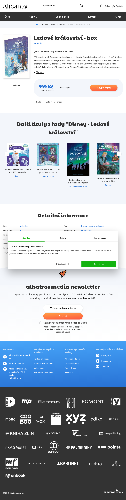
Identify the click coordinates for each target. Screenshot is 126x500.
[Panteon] (54, 447)
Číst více (40, 72)
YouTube (105, 366)
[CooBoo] (26, 419)
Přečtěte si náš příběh (43, 372)
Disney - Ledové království (92, 226)
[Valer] (71, 401)
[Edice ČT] (37, 447)
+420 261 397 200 (17, 363)
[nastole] (79, 433)
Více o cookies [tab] (100, 238)
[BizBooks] (49, 401)
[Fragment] (16, 447)
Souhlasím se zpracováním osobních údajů (65, 322)
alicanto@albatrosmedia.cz (19, 357)
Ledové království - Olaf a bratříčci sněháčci (18, 171)
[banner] (17, 6)
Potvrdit (63, 316)
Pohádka (62, 24)
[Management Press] (26, 401)
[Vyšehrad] (53, 433)
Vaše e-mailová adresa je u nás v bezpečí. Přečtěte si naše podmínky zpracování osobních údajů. (63, 329)
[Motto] (10, 419)
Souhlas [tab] (26, 238)
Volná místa (39, 368)
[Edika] (97, 419)
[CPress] (114, 419)
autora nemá (48, 176)
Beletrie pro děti (48, 24)
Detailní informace (54, 102)
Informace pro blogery (43, 363)
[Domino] (10, 401)
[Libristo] (95, 463)
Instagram (106, 355)
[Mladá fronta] (11, 463)
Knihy (32, 16)
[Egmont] (93, 401)
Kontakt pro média (41, 359)
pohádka (24, 226)
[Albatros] (115, 401)
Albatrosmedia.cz (72, 359)
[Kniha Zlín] (19, 433)
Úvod (7, 16)
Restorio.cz (70, 372)
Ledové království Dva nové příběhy (108, 180)
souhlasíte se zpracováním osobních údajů (73, 298)
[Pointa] (109, 447)
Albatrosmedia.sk (72, 363)
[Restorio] (116, 463)
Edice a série (62, 16)
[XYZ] (76, 419)
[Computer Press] (56, 419)
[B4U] (110, 433)
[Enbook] (15, 475)
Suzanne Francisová (78, 186)
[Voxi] (41, 419)
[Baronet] (67, 463)
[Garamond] (37, 463)
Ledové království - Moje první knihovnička (48, 171)
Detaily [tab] (63, 238)
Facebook (106, 361)
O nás (118, 16)
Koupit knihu (104, 87)
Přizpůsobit (61, 264)
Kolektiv (38, 43)
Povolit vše (99, 264)
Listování (16, 85)
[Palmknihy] (79, 447)
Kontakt (92, 16)
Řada (38, 102)
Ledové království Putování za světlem (78, 181)
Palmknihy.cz (70, 368)
